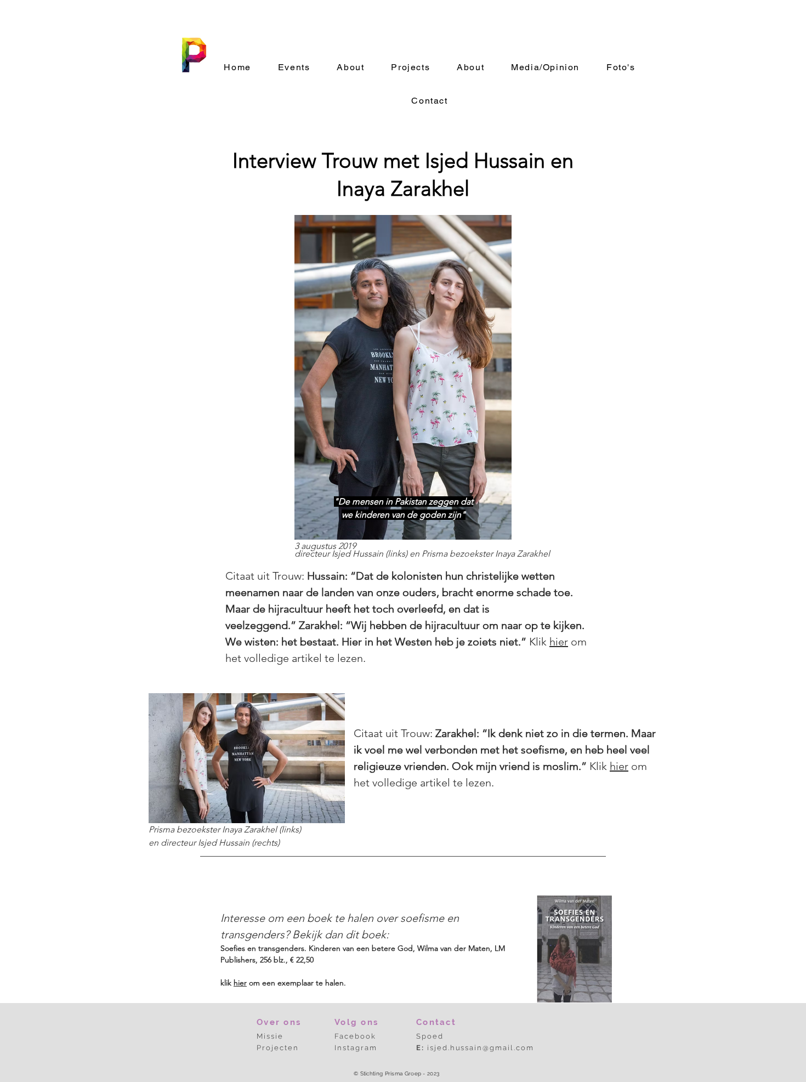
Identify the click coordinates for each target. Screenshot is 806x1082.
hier (558, 641)
